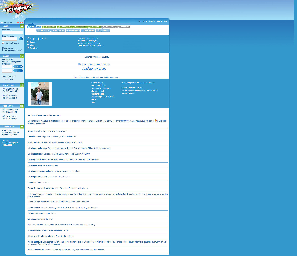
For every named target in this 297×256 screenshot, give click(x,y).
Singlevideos (8, 64)
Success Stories (9, 135)
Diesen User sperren (132, 47)
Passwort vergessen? (12, 50)
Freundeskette (129, 44)
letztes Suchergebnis (11, 62)
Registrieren (7, 48)
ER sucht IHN (11, 98)
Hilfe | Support (6, 145)
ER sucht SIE (11, 96)
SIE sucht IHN (12, 89)
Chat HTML (7, 130)
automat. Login (12, 43)
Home (141, 21)
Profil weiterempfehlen (132, 41)
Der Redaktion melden (132, 50)
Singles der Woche (10, 132)
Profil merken (128, 38)
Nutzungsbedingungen (10, 143)
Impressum (6, 141)
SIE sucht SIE (11, 91)
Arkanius (9, 79)
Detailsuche (7, 59)
